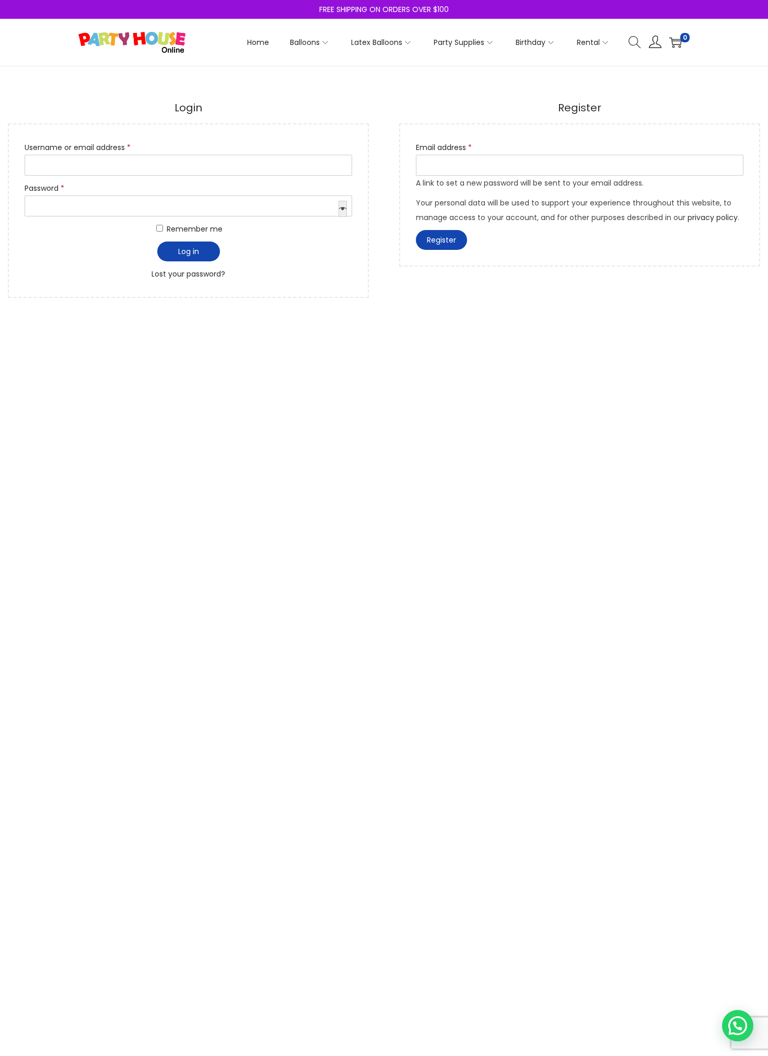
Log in (188, 251)
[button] (737, 1025)
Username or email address (93, 146)
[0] (675, 42)
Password (60, 187)
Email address (459, 146)
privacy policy (713, 217)
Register (441, 240)
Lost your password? (188, 274)
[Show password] (343, 209)
